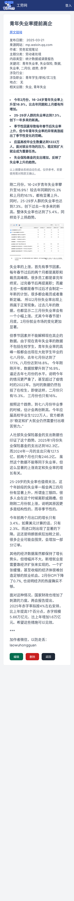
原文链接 (16, 32)
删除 (32, 656)
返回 (48, 656)
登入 (68, 5)
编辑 (16, 656)
